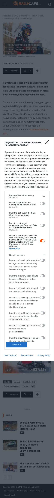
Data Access (27, 355)
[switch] (42, 203)
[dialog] (27, 249)
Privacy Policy (44, 355)
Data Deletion (10, 355)
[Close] (48, 143)
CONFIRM (16, 344)
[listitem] (27, 196)
